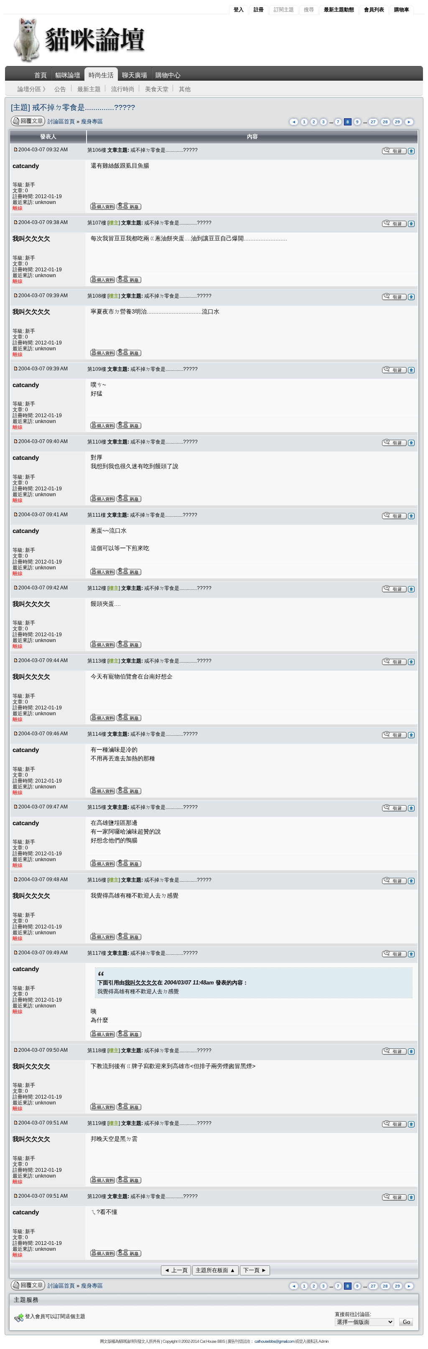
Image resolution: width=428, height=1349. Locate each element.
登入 (239, 10)
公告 (60, 89)
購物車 (401, 10)
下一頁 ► (255, 1270)
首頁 (40, 75)
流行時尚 (123, 89)
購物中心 (168, 75)
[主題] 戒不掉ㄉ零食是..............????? (73, 107)
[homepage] (90, 62)
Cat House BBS (212, 1341)
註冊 (259, 10)
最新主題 (89, 89)
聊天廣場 (134, 75)
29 (397, 122)
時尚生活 (101, 75)
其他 (185, 89)
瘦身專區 (92, 121)
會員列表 (374, 10)
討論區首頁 (62, 121)
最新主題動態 (339, 10)
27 (373, 122)
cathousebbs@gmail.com (274, 1341)
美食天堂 (156, 89)
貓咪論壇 (67, 75)
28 (385, 122)
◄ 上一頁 (176, 1270)
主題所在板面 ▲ (215, 1270)
